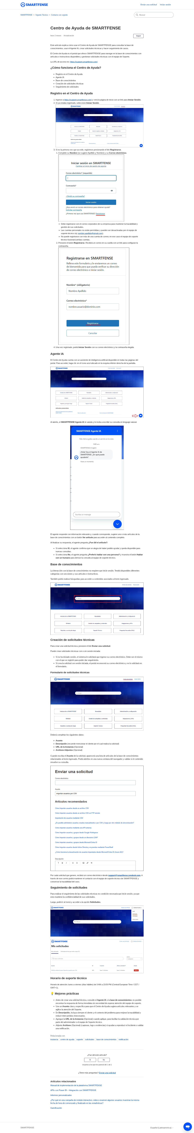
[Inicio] (34, 4)
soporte (79, 1039)
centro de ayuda (67, 1039)
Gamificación (56, 1108)
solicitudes (89, 1039)
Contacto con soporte (59, 15)
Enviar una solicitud (149, 5)
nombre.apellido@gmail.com (90, 233)
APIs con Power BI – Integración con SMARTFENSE (73, 1090)
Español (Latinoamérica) (161, 1128)
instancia (54, 1039)
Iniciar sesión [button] (165, 5)
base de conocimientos (106, 1039)
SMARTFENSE (26, 15)
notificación (123, 1039)
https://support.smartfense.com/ (84, 62)
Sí (90, 1060)
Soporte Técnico (42, 15)
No (104, 1060)
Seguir (138, 36)
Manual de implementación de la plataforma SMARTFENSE (76, 1085)
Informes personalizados (61, 1095)
